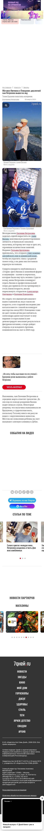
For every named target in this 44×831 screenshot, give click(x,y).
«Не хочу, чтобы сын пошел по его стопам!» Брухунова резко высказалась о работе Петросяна (19, 376)
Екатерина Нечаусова (10, 99)
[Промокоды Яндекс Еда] (22, 622)
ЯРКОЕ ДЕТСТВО (22, 720)
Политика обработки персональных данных (19, 795)
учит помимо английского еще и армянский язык (21, 254)
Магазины (22, 605)
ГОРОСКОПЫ (22, 693)
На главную (6, 87)
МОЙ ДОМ (22, 687)
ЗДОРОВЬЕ (22, 704)
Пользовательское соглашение (14, 790)
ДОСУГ (22, 698)
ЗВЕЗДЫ (22, 676)
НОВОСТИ (22, 671)
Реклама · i (7, 801)
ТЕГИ (22, 715)
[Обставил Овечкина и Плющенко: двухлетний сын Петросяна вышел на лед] (24, 492)
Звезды (26, 87)
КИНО (22, 682)
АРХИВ (22, 731)
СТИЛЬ (22, 709)
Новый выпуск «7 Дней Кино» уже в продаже (18, 825)
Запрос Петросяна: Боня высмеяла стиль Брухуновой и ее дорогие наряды (24, 548)
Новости (17, 87)
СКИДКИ (22, 725)
